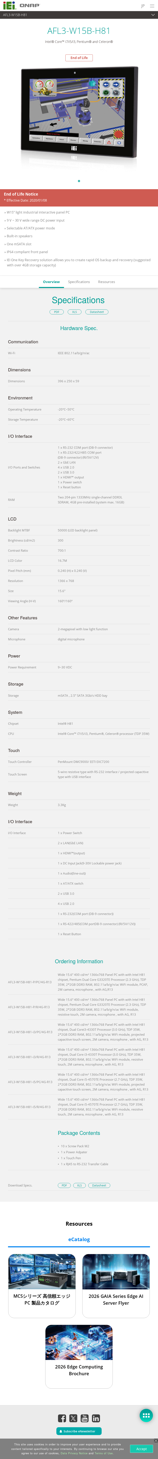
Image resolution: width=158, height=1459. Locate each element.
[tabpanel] (79, 119)
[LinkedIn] (96, 1418)
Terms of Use (104, 1453)
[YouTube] (85, 1418)
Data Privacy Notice (74, 1453)
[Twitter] (73, 1417)
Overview (51, 281)
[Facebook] (62, 1418)
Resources (106, 281)
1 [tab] (79, 181)
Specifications (79, 281)
